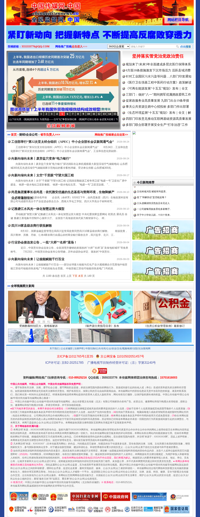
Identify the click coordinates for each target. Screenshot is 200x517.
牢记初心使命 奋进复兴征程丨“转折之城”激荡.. (91, 119)
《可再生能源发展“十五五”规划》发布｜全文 (157, 88)
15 (114, 114)
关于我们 (54, 348)
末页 (80, 275)
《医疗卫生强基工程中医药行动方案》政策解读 (158, 82)
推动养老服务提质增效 (148, 215)
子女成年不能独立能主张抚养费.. (154, 209)
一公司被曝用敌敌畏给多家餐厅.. (154, 197)
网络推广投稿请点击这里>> (111, 134)
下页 (74, 275)
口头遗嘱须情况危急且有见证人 (153, 191)
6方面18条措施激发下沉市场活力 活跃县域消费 (158, 70)
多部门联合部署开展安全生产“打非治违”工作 (157, 124)
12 (99, 114)
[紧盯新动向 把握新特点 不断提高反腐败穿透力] (100, 38)
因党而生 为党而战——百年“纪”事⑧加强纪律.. (36, 119)
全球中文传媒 (38, 11)
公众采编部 (66, 348)
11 (94, 114)
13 (104, 114)
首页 (14, 134)
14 (109, 114)
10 (88, 114)
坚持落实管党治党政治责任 (158, 56)
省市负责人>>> (50, 134)
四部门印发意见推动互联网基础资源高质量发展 (158, 118)
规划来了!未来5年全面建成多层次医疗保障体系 (158, 64)
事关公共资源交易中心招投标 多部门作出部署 (157, 106)
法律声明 (79, 348)
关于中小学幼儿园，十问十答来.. (154, 203)
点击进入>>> (79, 46)
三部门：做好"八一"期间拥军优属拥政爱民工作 (158, 94)
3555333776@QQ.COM (35, 46)
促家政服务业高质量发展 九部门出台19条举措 (157, 100)
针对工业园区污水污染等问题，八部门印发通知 (158, 76)
